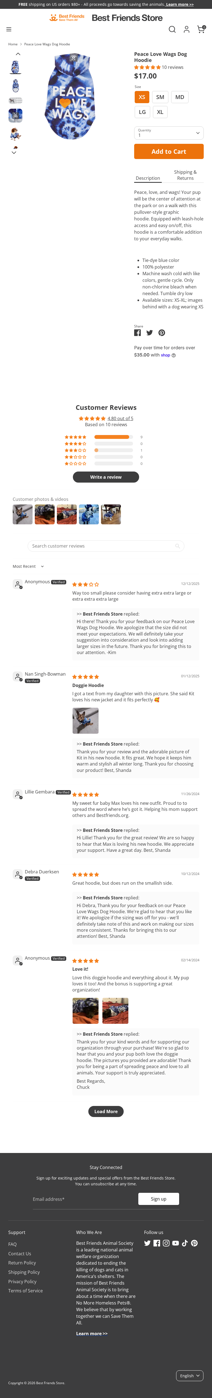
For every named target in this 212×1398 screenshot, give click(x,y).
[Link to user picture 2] (115, 1011)
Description (148, 178)
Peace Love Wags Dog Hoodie (47, 44)
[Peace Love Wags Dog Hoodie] (72, 96)
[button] (148, 67)
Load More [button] (106, 1111)
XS (142, 97)
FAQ (12, 1244)
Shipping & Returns (185, 175)
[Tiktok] (185, 1243)
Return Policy (22, 1263)
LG (142, 112)
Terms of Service (25, 1291)
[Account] (186, 27)
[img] (85, 584)
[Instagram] (166, 1243)
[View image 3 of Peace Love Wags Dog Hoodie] (15, 100)
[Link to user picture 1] (85, 720)
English (187, 1375)
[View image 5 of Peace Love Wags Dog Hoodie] (15, 134)
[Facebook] (156, 1243)
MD (179, 97)
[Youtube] (175, 1243)
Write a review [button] (106, 477)
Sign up (158, 1199)
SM (160, 97)
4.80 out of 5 (120, 418)
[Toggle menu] (8, 29)
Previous (18, 54)
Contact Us (19, 1254)
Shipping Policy (24, 1272)
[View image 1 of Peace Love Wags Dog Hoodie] (15, 67)
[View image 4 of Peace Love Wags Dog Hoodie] (15, 115)
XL (160, 112)
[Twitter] (147, 1243)
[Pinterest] (194, 1243)
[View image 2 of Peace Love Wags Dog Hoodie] (15, 86)
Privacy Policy (22, 1282)
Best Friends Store (50, 1383)
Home (13, 44)
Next (14, 153)
